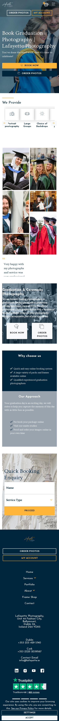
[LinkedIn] (17, 671)
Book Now (31, 65)
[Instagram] (25, 671)
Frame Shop (29, 597)
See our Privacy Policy (22, 708)
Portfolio (29, 584)
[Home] (7, 4)
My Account (42, 13)
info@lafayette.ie (29, 660)
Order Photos (18, 13)
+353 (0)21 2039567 (29, 651)
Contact (29, 603)
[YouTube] (34, 671)
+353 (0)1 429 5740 (29, 642)
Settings (29, 713)
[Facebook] (42, 671)
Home (29, 572)
